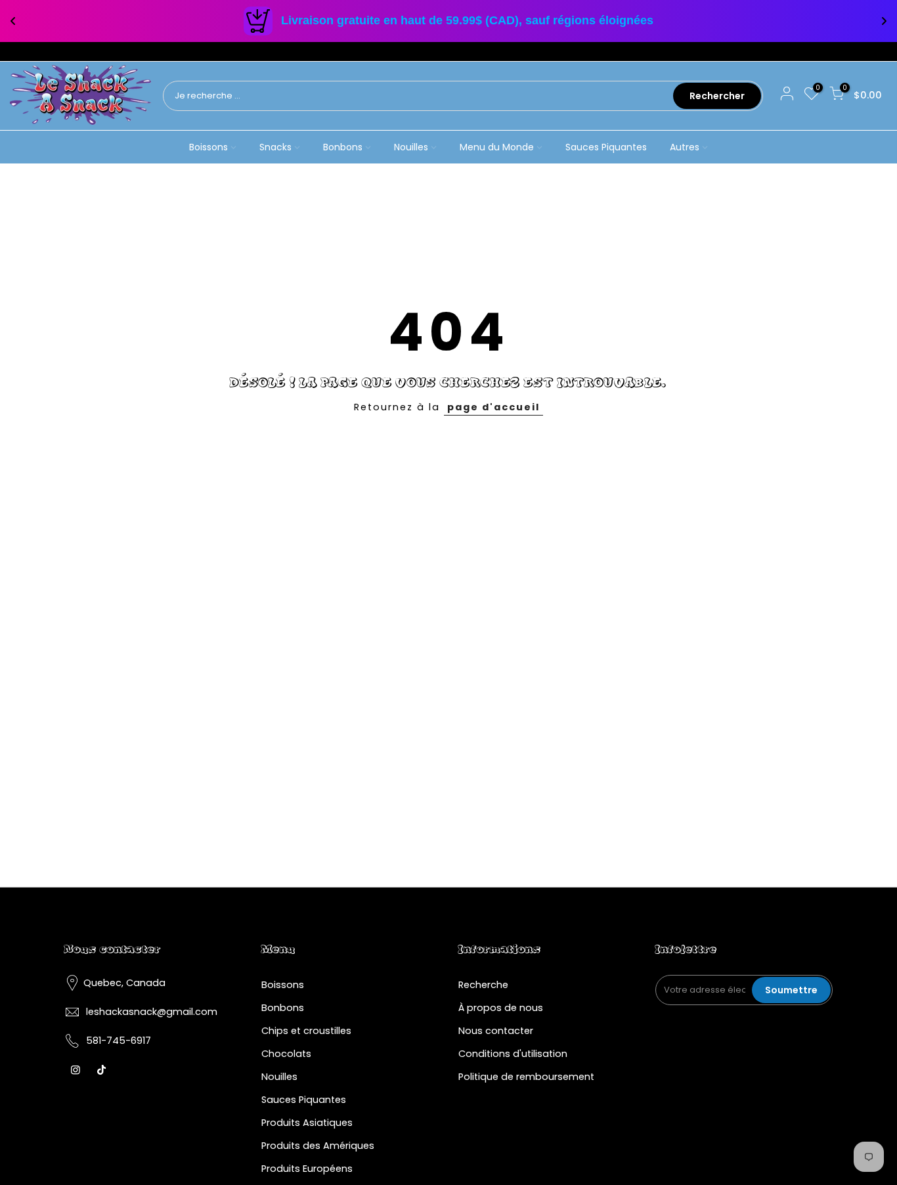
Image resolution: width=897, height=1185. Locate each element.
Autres (684, 147)
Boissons (208, 147)
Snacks (275, 147)
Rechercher (717, 95)
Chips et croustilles (306, 1030)
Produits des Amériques (317, 1145)
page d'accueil (493, 407)
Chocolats (286, 1053)
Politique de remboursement (526, 1076)
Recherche (483, 984)
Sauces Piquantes (606, 147)
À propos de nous (500, 1007)
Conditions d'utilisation (512, 1053)
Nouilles (411, 147)
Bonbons (342, 147)
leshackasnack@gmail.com (151, 1011)
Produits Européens (307, 1168)
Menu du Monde (497, 147)
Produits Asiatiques (307, 1122)
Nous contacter (495, 1030)
